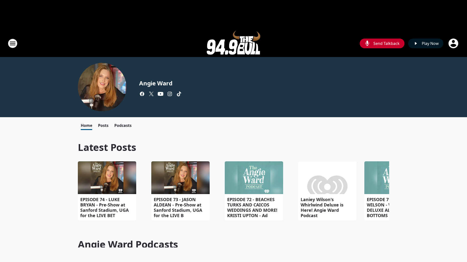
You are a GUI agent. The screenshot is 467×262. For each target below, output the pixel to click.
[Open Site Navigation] (13, 43)
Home (86, 125)
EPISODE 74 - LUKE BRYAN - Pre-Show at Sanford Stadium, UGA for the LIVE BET (104, 207)
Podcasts (123, 125)
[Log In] (454, 43)
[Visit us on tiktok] (179, 94)
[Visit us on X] (151, 94)
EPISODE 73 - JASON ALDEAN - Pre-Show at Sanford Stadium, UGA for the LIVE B (178, 207)
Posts (103, 125)
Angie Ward (155, 83)
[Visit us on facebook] (142, 94)
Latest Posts (107, 147)
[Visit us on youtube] (160, 94)
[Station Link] (233, 43)
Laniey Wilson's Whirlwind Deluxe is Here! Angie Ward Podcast (322, 207)
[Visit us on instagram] (170, 94)
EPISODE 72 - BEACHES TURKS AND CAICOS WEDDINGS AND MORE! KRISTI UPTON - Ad (252, 207)
